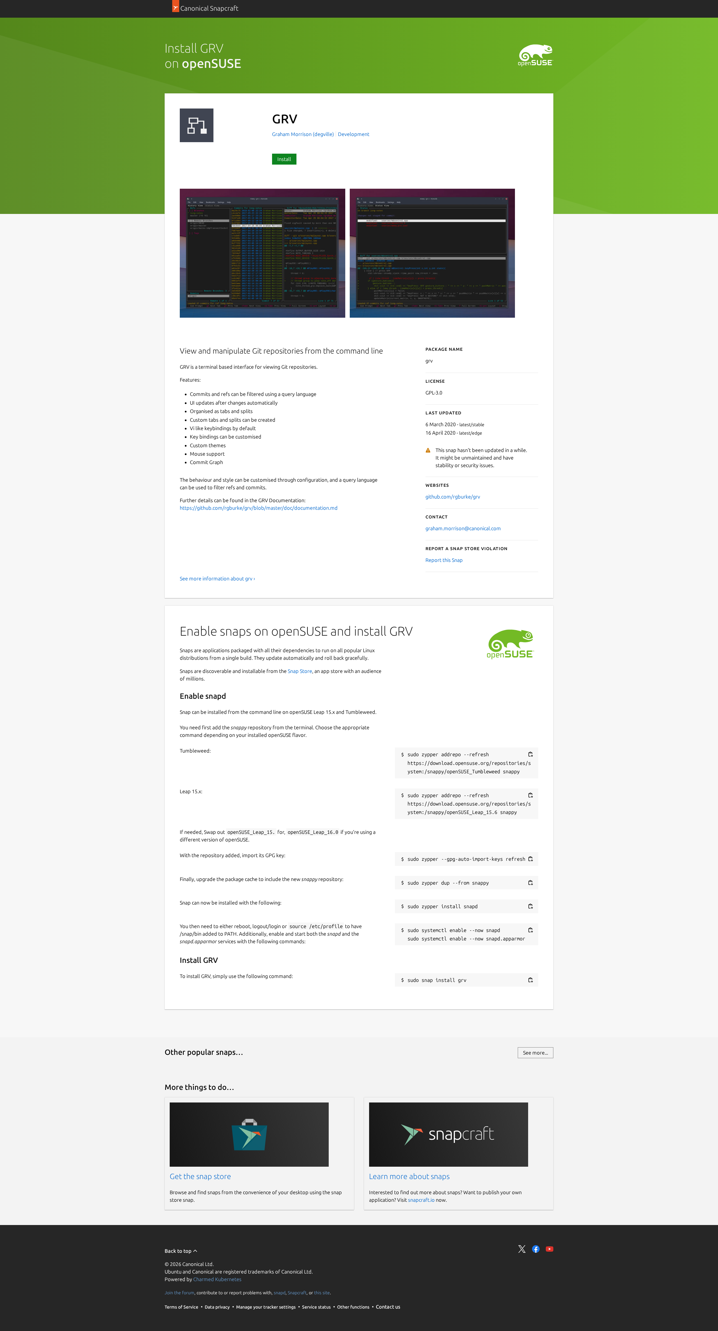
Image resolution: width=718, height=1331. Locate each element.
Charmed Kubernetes (217, 1279)
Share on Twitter (522, 1249)
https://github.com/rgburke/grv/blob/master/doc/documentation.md (259, 508)
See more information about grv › (217, 578)
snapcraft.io (421, 1200)
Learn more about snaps (409, 1176)
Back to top (179, 1251)
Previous (513, 325)
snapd (280, 1292)
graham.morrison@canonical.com (463, 528)
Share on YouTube (549, 1249)
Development (353, 134)
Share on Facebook (536, 1249)
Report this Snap (444, 560)
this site (322, 1292)
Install (284, 159)
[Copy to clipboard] (530, 754)
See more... (535, 1052)
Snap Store (300, 671)
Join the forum (179, 1292)
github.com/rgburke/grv (452, 496)
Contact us (388, 1306)
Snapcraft (297, 1292)
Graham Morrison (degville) (303, 134)
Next (530, 325)
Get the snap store (200, 1176)
